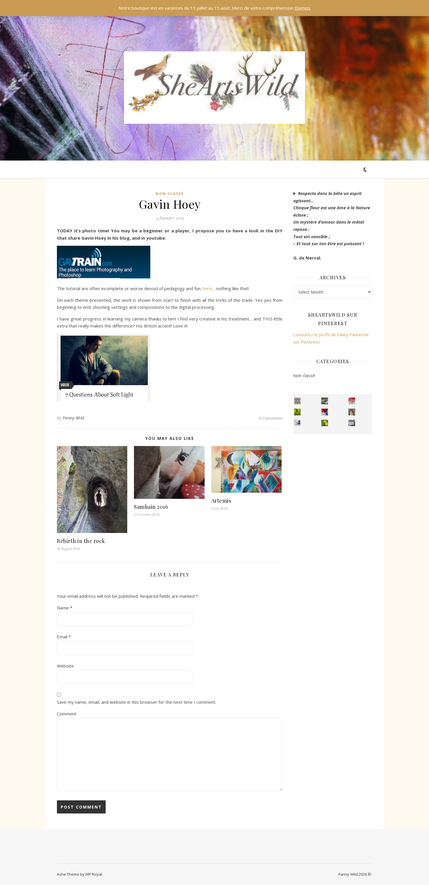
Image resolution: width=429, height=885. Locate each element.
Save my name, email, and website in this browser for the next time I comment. (136, 702)
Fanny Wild (73, 418)
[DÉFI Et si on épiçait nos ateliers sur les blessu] (351, 423)
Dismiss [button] (303, 8)
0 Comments (270, 418)
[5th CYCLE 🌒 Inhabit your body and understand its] (351, 401)
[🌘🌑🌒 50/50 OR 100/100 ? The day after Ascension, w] (324, 412)
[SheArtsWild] (214, 87)
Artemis (221, 500)
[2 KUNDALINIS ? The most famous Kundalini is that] (297, 423)
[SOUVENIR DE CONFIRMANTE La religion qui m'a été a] (324, 423)
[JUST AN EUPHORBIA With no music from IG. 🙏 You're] (297, 412)
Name (64, 608)
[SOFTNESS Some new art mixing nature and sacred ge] (297, 401)
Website (65, 666)
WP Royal (93, 874)
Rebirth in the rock (81, 540)
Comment (66, 714)
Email (64, 637)
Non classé (170, 193)
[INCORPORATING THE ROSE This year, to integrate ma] (324, 401)
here (207, 288)
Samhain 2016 (151, 506)
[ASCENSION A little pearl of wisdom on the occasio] (351, 412)
